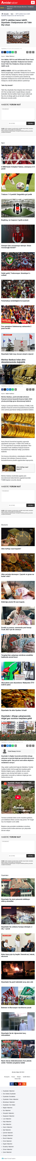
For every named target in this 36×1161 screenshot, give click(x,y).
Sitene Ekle (18, 1078)
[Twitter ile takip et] (16, 1084)
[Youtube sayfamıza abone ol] (20, 1084)
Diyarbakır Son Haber (9, 1105)
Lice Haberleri (7, 1119)
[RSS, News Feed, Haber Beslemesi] (24, 1084)
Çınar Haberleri (7, 1152)
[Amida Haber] (9, 2)
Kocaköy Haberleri (8, 1146)
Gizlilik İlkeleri (26, 1077)
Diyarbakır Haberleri (8, 1091)
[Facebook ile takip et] (12, 1084)
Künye (13, 1077)
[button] (27, 52)
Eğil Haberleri (7, 1130)
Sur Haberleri (7, 1110)
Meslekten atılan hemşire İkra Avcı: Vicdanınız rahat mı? (20, 7)
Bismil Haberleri (7, 1138)
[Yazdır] (16, 52)
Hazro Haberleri (7, 1127)
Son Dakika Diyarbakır (9, 1094)
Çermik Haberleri (8, 1132)
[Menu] (32, 2)
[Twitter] (5, 52)
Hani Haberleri (7, 1124)
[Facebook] (2, 52)
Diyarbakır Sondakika (9, 1096)
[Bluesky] (7, 52)
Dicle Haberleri (7, 1141)
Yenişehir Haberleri (8, 1113)
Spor (12, 14)
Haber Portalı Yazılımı (9, 1158)
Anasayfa (6, 14)
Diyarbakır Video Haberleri (10, 1099)
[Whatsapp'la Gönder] (13, 52)
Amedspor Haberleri (9, 1102)
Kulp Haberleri (7, 1121)
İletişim (19, 1077)
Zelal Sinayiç (12, 751)
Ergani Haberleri (7, 1144)
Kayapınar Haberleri (8, 1116)
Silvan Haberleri (7, 1149)
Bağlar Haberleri (7, 1107)
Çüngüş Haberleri (8, 1135)
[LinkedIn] (10, 52)
